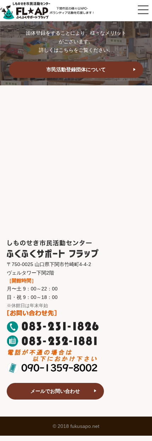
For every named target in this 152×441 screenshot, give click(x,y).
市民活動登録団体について (76, 69)
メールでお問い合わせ (55, 391)
